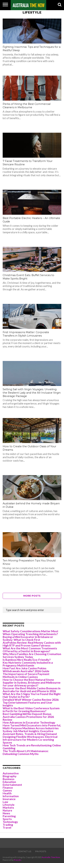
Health (7, 793)
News (6, 813)
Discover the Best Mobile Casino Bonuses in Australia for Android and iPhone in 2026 (31, 689)
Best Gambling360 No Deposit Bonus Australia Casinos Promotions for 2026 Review (28, 716)
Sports (7, 819)
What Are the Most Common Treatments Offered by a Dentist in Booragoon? (30, 649)
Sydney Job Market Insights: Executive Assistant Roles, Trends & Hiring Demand (30, 732)
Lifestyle (8, 804)
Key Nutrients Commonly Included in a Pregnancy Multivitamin (28, 664)
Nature (7, 810)
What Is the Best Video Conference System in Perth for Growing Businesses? (31, 709)
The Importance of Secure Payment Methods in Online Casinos (26, 675)
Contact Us (24, 851)
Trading (8, 824)
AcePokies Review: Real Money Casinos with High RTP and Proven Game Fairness (32, 644)
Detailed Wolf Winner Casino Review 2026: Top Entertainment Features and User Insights (31, 702)
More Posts (32, 595)
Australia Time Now (51, 857)
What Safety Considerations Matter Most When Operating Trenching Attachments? (30, 632)
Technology (10, 821)
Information (11, 796)
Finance (8, 787)
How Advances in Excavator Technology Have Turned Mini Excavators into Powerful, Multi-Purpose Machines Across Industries (32, 725)
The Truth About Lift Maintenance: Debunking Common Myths (26, 752)
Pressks (17, 860)
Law (5, 801)
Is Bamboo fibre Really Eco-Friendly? (27, 659)
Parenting (9, 816)
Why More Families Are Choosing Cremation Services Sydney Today (32, 655)
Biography (10, 776)
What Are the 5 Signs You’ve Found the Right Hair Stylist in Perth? (32, 695)
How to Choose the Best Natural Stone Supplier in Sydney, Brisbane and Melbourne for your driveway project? (31, 682)
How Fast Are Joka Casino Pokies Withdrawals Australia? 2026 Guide (26, 669)
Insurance (9, 799)
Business (8, 779)
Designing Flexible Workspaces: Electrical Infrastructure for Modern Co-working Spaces (30, 739)
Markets (8, 807)
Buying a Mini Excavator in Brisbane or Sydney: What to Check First (28, 638)
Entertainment (12, 784)
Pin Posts (40, 851)
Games (7, 790)
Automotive (11, 773)
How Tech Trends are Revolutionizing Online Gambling (32, 747)
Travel (7, 827)
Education (9, 781)
